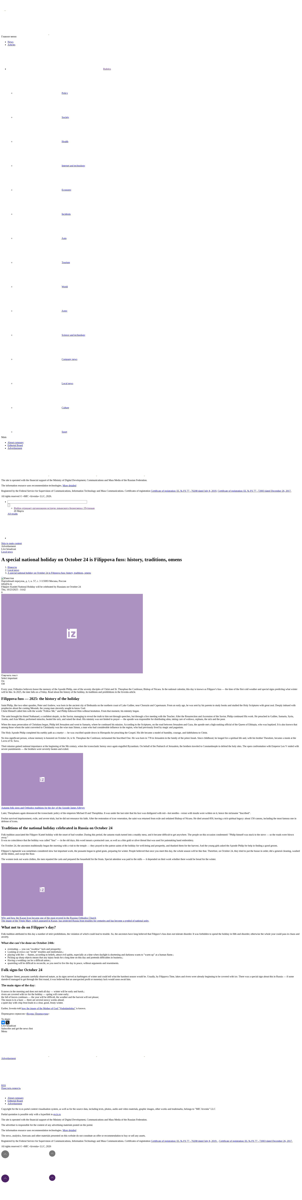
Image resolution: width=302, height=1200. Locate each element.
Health (65, 141)
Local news (67, 383)
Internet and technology (73, 165)
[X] (7, 1022)
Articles (11, 44)
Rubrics (107, 69)
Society (65, 117)
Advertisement (15, 448)
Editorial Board (15, 445)
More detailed (69, 485)
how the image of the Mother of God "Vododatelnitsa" (49, 1008)
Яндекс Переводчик (37, 1013)
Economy (66, 190)
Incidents (66, 214)
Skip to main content (11, 543)
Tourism (66, 262)
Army (64, 311)
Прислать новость (11, 1088)
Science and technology (73, 335)
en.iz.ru (57, 1114)
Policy (65, 93)
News (10, 42)
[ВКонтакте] (3, 1022)
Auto (64, 238)
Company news (69, 359)
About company (16, 442)
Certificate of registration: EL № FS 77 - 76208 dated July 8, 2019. (184, 1141)
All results (13, 513)
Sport (64, 431)
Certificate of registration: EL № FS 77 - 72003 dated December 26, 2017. (254, 491)
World (65, 286)
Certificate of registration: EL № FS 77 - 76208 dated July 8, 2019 (183, 491)
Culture (65, 407)
